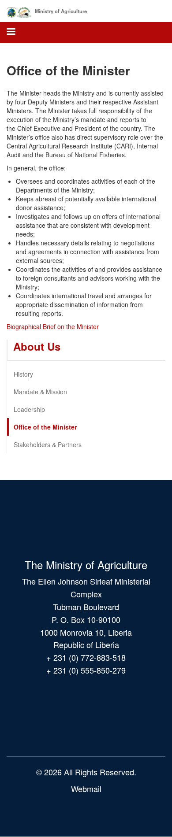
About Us (36, 346)
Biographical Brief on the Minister (53, 326)
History (23, 374)
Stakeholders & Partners (48, 444)
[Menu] (10, 32)
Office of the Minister (45, 426)
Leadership (29, 409)
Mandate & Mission (40, 391)
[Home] (19, 11)
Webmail (86, 788)
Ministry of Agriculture (61, 11)
